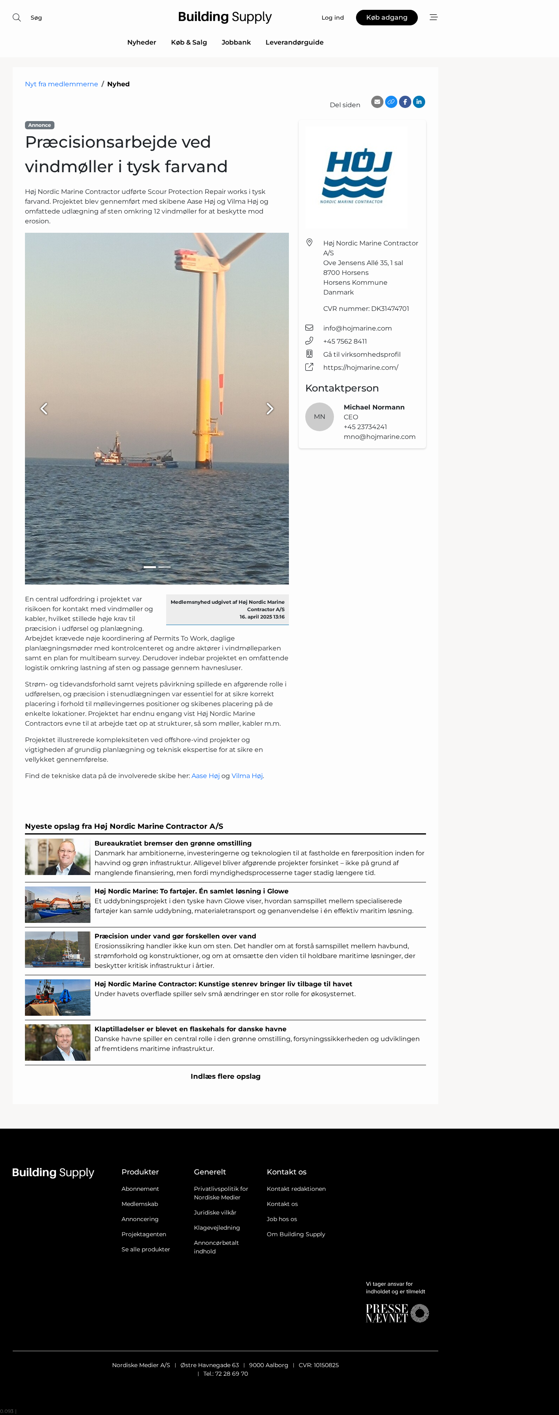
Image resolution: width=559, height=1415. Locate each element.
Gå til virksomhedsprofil (362, 354)
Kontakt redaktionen (296, 1188)
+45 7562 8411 (345, 341)
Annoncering (140, 1219)
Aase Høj (206, 776)
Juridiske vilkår (215, 1212)
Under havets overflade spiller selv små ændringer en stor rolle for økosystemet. (225, 989)
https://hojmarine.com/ (360, 367)
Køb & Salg (189, 42)
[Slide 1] (150, 567)
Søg (36, 17)
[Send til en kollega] (377, 102)
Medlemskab (140, 1204)
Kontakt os (282, 1204)
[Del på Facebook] (405, 102)
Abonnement (140, 1188)
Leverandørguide (295, 42)
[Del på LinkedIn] (419, 102)
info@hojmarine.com (357, 328)
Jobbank (236, 42)
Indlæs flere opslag (226, 1076)
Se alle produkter (146, 1249)
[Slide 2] (164, 567)
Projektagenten (144, 1234)
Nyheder (141, 42)
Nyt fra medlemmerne (61, 84)
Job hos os (282, 1219)
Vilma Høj (247, 776)
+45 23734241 (365, 427)
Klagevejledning (217, 1227)
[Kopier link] (391, 102)
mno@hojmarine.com (380, 437)
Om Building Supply (296, 1234)
